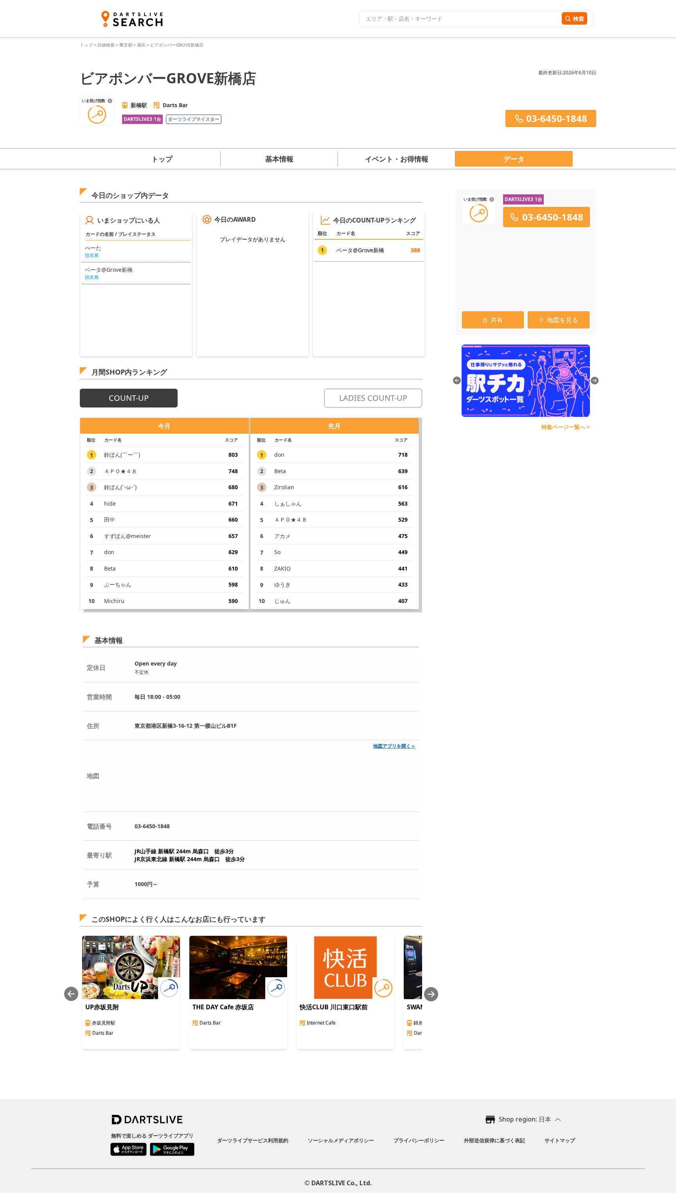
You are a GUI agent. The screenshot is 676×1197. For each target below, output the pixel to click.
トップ (87, 45)
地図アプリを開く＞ (394, 746)
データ (514, 158)
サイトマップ (560, 1140)
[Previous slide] (71, 994)
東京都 (125, 45)
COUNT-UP (129, 398)
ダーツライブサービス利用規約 (252, 1140)
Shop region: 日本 (525, 1119)
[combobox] (459, 18)
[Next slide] (431, 994)
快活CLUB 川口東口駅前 (334, 1007)
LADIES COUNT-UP (373, 398)
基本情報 (279, 158)
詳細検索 (106, 45)
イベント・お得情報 (396, 158)
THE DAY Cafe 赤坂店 (223, 1007)
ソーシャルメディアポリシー (341, 1140)
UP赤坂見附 (102, 1007)
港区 (141, 45)
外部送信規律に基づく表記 (494, 1140)
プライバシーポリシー (419, 1140)
